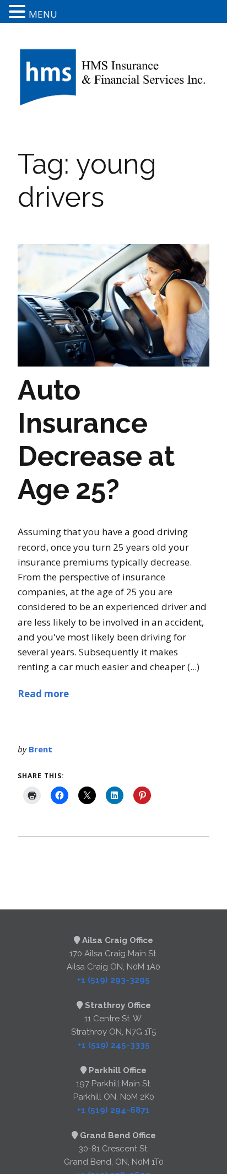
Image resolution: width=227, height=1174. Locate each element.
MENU (43, 14)
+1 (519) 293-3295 (113, 980)
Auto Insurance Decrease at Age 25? (96, 439)
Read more (43, 693)
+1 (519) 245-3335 (114, 1045)
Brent (40, 749)
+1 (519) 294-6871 (113, 1110)
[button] (19, 12)
